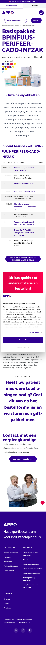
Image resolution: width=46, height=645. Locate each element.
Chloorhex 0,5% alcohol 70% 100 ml (24, 169)
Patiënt (34, 6)
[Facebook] (23, 630)
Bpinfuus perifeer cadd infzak (25, 26)
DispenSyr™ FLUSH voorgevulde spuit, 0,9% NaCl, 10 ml (24, 233)
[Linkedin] (30, 630)
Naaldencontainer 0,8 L (23, 191)
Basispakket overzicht (15, 20)
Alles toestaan (23, 340)
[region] (23, 205)
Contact (36, 20)
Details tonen (34, 333)
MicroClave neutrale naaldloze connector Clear (25, 205)
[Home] (8, 12)
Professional (11, 6)
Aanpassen (21, 347)
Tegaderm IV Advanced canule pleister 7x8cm (24, 223)
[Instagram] (16, 630)
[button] (41, 12)
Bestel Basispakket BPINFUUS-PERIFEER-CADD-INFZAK (23, 258)
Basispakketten (7, 26)
